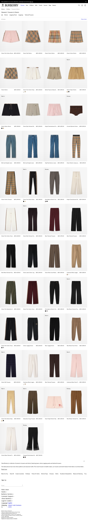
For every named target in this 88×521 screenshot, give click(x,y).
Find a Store (5, 489)
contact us (13, 514)
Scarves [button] (45, 5)
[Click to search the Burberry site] (79, 5)
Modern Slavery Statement (6, 511)
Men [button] (27, 5)
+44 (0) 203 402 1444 (5, 514)
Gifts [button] (36, 5)
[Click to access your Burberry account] (82, 5)
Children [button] (31, 5)
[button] (31, 2)
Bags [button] (50, 5)
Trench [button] (40, 5)
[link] (3, 9)
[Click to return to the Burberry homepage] (11, 5)
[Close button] (86, 1)
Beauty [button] (54, 5)
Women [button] (22, 5)
